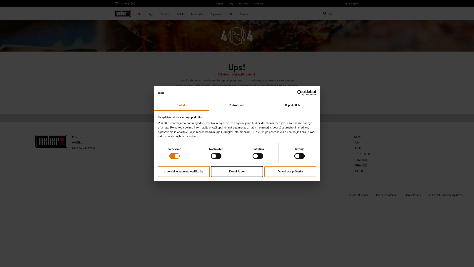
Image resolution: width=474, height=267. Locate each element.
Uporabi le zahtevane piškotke (183, 171)
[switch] (216, 156)
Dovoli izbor (237, 171)
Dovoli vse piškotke (290, 171)
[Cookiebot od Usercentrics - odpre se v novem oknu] (300, 93)
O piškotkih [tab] (292, 105)
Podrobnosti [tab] (237, 105)
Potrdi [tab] (181, 105)
